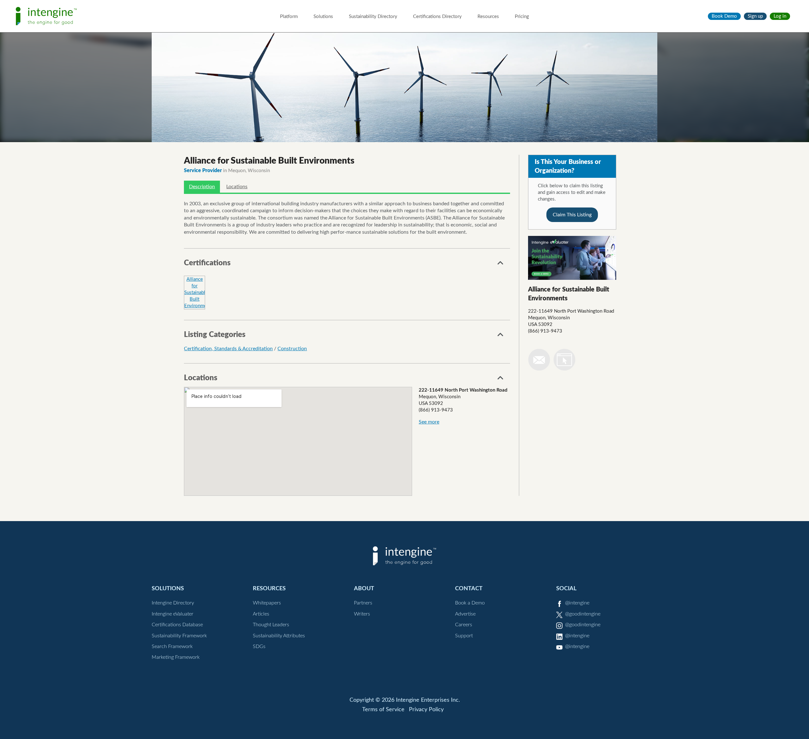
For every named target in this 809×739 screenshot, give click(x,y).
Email (539, 360)
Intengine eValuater (172, 613)
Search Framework (172, 646)
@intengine (577, 602)
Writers (362, 613)
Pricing (522, 16)
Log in (780, 16)
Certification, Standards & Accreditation (228, 348)
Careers (463, 624)
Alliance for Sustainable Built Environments (198, 292)
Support (464, 635)
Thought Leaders (271, 624)
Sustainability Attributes (279, 635)
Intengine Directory (173, 602)
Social (566, 588)
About (364, 588)
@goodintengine (582, 613)
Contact (469, 588)
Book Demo (724, 16)
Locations (236, 186)
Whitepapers (267, 602)
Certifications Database (177, 624)
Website (564, 360)
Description (202, 186)
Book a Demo (470, 602)
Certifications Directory (437, 16)
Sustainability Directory (373, 16)
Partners (363, 602)
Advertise (465, 613)
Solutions (323, 16)
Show (500, 264)
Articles (261, 613)
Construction (292, 348)
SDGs (259, 646)
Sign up (755, 16)
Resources (488, 16)
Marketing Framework (176, 657)
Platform (289, 16)
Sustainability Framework (179, 635)
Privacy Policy (426, 709)
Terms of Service (383, 709)
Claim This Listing (572, 214)
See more (429, 421)
